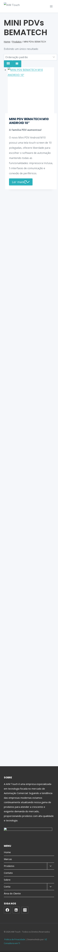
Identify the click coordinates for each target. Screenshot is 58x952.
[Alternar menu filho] (50, 866)
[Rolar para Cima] (55, 946)
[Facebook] (7, 910)
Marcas (8, 859)
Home (7, 852)
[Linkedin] (16, 910)
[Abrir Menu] (51, 6)
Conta (7, 886)
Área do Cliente (12, 893)
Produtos (9, 866)
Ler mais (18, 182)
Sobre (7, 879)
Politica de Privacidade (14, 939)
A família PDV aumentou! (25, 130)
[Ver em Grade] (8, 63)
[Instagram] (25, 910)
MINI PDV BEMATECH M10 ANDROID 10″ (29, 121)
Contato (8, 872)
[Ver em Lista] (17, 63)
